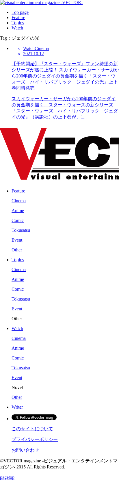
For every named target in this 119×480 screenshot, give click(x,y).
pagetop (7, 477)
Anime (18, 210)
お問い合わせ (25, 450)
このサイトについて (32, 428)
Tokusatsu (21, 230)
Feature (18, 17)
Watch (17, 27)
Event (17, 240)
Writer (17, 407)
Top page (20, 12)
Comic (18, 220)
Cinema (19, 200)
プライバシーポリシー (35, 439)
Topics (18, 22)
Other (17, 249)
